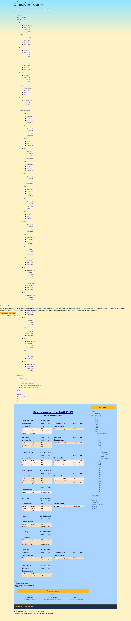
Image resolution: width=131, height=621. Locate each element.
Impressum (17, 315)
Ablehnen (12, 313)
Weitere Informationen (6, 315)
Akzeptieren (4, 313)
